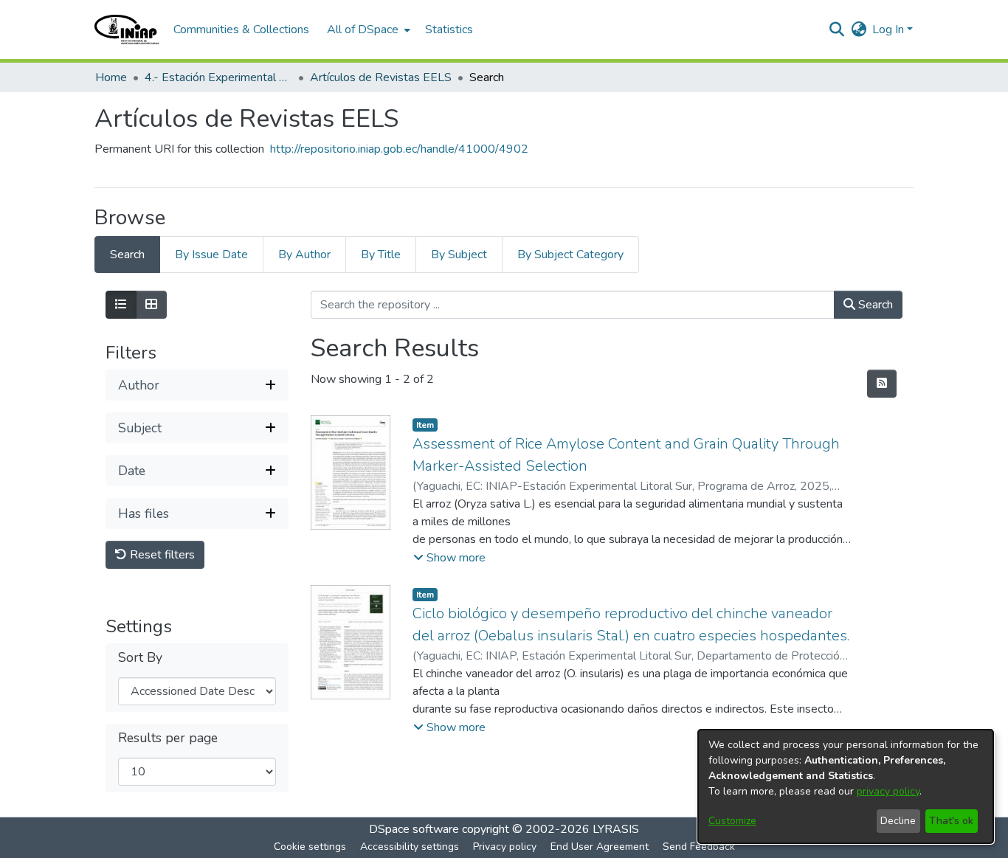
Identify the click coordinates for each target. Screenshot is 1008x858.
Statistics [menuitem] (449, 29)
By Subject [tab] (459, 254)
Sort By (140, 657)
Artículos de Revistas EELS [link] (381, 77)
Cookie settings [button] (310, 847)
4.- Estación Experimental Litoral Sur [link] (218, 77)
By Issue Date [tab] (211, 254)
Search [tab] (127, 254)
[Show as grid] (151, 305)
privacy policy (888, 791)
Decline (898, 821)
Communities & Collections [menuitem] (241, 29)
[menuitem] (367, 29)
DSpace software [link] (414, 829)
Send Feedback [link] (699, 847)
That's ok (951, 821)
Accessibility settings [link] (409, 847)
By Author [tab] (304, 254)
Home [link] (111, 77)
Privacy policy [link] (504, 847)
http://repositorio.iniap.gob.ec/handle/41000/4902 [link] (399, 149)
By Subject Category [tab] (570, 254)
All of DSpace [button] (362, 29)
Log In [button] (889, 29)
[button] (126, 29)
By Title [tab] (381, 254)
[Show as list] (121, 305)
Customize (732, 821)
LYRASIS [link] (616, 829)
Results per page (168, 738)
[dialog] (845, 786)
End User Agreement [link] (599, 847)
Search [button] (874, 305)
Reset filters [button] (161, 555)
